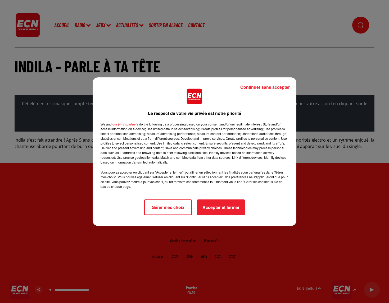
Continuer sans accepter (265, 87)
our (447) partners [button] (125, 124)
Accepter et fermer (220, 207)
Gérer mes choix (168, 207)
